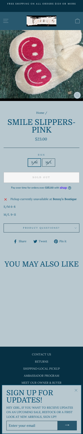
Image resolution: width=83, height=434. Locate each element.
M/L (49, 162)
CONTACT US (41, 354)
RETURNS (41, 361)
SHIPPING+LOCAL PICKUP (41, 369)
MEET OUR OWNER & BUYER (41, 383)
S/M (34, 162)
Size (41, 154)
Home (40, 113)
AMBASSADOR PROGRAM (41, 376)
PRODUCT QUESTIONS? (41, 227)
